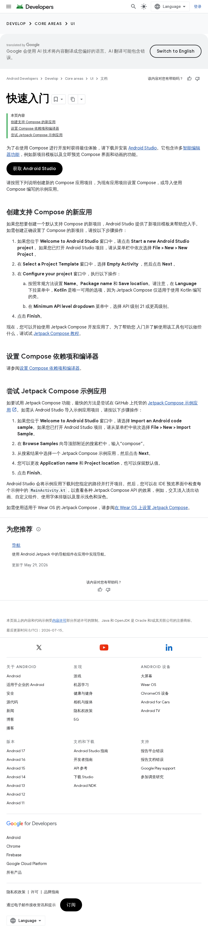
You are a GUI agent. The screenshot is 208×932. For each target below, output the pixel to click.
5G (76, 719)
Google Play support (158, 768)
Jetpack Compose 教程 (56, 333)
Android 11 (15, 802)
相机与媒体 (83, 702)
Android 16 (15, 759)
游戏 (77, 676)
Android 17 (15, 750)
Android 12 (15, 794)
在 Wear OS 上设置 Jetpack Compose (151, 507)
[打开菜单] (8, 6)
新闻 (10, 710)
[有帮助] (189, 79)
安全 (10, 693)
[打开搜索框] (133, 6)
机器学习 (81, 684)
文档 (104, 78)
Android (13, 676)
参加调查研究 (152, 776)
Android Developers (22, 78)
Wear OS (148, 684)
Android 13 (15, 785)
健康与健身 (83, 693)
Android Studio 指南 (91, 750)
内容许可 (59, 620)
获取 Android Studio (34, 168)
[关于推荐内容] (38, 529)
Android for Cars (155, 702)
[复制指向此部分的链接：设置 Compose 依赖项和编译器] (104, 357)
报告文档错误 (152, 759)
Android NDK (85, 785)
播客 (10, 728)
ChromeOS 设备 (155, 693)
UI (73, 23)
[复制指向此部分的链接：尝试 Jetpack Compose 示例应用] (111, 391)
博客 (10, 719)
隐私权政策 (83, 710)
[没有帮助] (197, 79)
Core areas (48, 23)
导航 (16, 545)
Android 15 (15, 768)
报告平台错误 (152, 750)
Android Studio (142, 148)
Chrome (13, 846)
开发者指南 (83, 759)
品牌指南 (51, 892)
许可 (34, 892)
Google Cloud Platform (26, 863)
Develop (16, 23)
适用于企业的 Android (25, 684)
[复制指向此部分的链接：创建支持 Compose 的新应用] (97, 212)
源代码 (12, 702)
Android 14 (15, 776)
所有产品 (14, 872)
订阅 (71, 905)
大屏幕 (146, 676)
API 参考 (80, 768)
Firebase (13, 855)
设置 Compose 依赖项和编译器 (50, 368)
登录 (198, 6)
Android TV (150, 710)
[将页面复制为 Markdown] (73, 99)
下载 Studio (83, 776)
